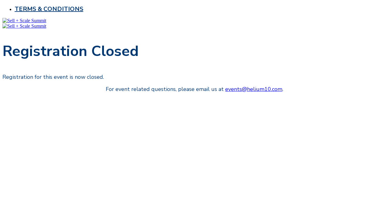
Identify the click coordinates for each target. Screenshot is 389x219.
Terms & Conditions (49, 9)
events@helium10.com (253, 89)
